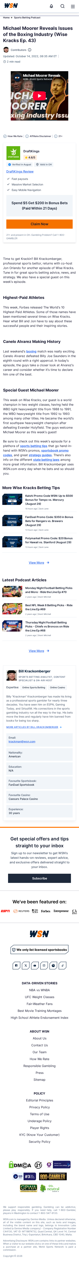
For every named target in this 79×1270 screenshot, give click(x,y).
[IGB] (58, 1164)
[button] (73, 6)
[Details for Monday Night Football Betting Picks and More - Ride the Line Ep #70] (12, 592)
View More (36, 562)
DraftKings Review (20, 171)
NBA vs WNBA (39, 990)
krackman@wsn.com (22, 741)
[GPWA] (28, 1188)
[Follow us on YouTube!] (35, 965)
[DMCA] (19, 1164)
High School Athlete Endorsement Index (39, 1018)
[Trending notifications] (51, 6)
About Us (39, 1038)
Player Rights (39, 1128)
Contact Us (39, 1045)
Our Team (40, 1052)
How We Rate (39, 1059)
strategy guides (40, 455)
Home (6, 17)
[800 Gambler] (53, 1176)
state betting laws (46, 460)
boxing (31, 351)
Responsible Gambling (39, 1066)
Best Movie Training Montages (40, 1011)
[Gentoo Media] (24, 1176)
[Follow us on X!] (26, 965)
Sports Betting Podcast (27, 17)
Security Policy (39, 1142)
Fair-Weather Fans (40, 1004)
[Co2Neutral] (49, 1188)
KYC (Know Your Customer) (39, 1135)
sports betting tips (33, 446)
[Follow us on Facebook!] (16, 965)
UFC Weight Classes (39, 997)
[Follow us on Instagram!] (44, 965)
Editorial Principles (39, 1100)
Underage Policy (40, 1121)
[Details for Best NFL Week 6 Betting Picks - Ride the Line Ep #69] (12, 609)
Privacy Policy (39, 1107)
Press (40, 1073)
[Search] (62, 6)
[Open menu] (72, 6)
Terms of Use (39, 1114)
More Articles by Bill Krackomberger (32, 727)
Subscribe (39, 878)
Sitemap (39, 1080)
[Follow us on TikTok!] (62, 965)
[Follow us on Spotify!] (53, 965)
